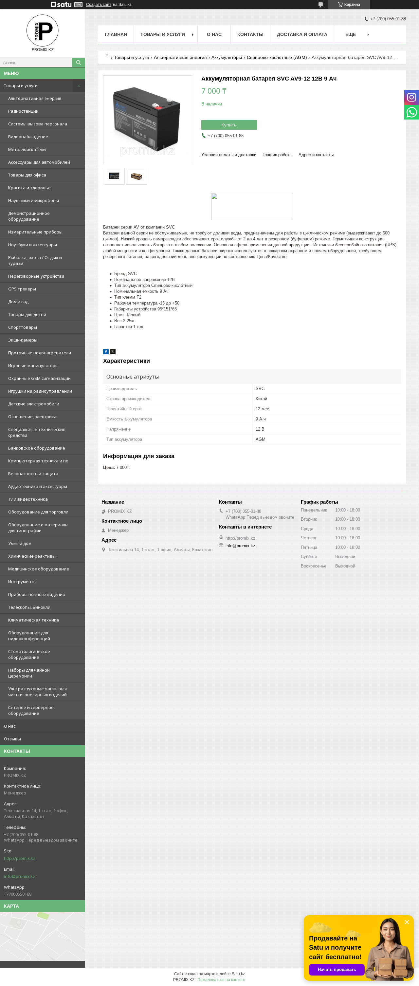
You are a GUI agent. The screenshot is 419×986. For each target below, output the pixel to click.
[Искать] (78, 62)
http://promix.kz (19, 858)
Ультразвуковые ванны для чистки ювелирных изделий (37, 692)
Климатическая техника (33, 620)
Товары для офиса (27, 175)
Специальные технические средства (36, 432)
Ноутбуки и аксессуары (32, 245)
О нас (9, 726)
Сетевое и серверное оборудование (31, 710)
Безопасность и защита (33, 473)
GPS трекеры (22, 289)
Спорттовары (22, 327)
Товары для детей (27, 314)
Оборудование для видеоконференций (29, 636)
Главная (116, 34)
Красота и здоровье (29, 188)
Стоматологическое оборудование (29, 654)
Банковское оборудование (36, 448)
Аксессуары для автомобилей (39, 162)
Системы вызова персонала (37, 124)
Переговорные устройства (36, 276)
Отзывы (12, 739)
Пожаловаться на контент (221, 979)
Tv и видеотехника (28, 499)
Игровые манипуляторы (33, 365)
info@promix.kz (19, 876)
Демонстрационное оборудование (29, 216)
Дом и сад (18, 302)
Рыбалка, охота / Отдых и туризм (35, 260)
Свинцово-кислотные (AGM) (277, 57)
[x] (113, 352)
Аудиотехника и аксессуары (37, 486)
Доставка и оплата (302, 34)
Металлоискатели (27, 149)
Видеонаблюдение (28, 137)
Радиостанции (23, 111)
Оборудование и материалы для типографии (38, 527)
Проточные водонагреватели (39, 353)
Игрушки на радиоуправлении (40, 391)
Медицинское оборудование (38, 569)
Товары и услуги (21, 85)
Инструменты (22, 582)
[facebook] (106, 352)
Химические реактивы (32, 556)
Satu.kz (238, 974)
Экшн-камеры (22, 340)
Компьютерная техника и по (38, 461)
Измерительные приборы (35, 232)
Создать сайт (98, 4)
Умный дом (19, 543)
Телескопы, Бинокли (29, 607)
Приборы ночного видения (36, 594)
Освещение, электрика (32, 416)
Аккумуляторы (226, 57)
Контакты (250, 34)
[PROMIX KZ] (42, 30)
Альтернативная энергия (34, 98)
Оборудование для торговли (38, 512)
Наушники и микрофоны (33, 200)
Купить (229, 125)
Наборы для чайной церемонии (29, 673)
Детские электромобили (33, 404)
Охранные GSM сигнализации (39, 378)
